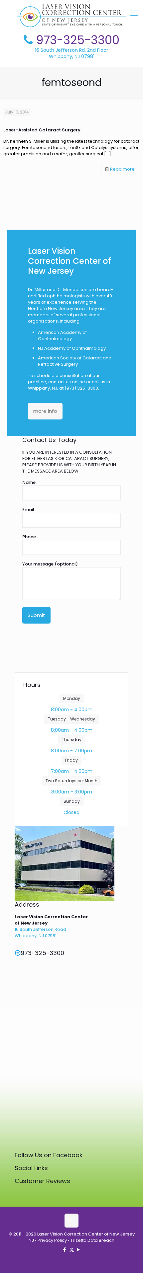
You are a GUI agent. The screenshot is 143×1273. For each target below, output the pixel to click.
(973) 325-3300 (81, 388)
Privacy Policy (52, 1240)
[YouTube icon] (78, 1249)
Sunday (72, 801)
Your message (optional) (50, 564)
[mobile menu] (134, 13)
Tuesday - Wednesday (71, 719)
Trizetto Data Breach (92, 1240)
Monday (71, 698)
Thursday (71, 739)
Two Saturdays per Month (71, 781)
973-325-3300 (77, 40)
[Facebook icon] (64, 1249)
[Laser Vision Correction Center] (71, 16)
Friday (71, 760)
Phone (29, 537)
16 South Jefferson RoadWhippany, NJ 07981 (40, 932)
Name (29, 482)
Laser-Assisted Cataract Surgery (41, 130)
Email (28, 509)
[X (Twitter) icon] (71, 1249)
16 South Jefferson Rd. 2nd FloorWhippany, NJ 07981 (71, 53)
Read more (122, 169)
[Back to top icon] (71, 1221)
